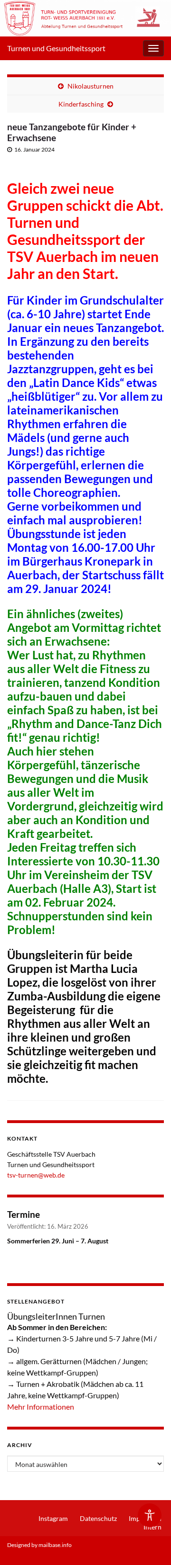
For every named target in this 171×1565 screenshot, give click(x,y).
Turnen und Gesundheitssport (56, 48)
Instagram (53, 1518)
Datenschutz (98, 1518)
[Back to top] (150, 1544)
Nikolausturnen (90, 86)
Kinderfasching (81, 104)
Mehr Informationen (40, 1406)
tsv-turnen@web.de (36, 1175)
